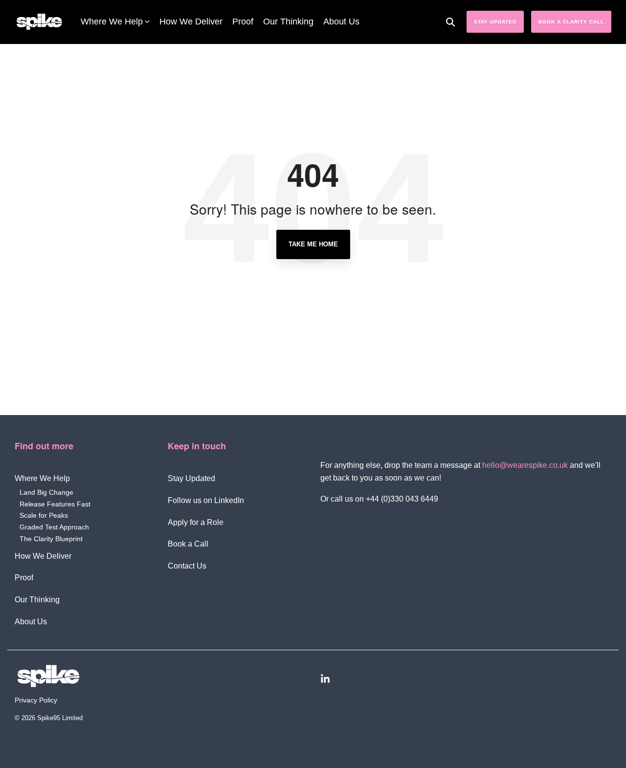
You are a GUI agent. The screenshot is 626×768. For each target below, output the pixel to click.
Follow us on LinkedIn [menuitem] (206, 500)
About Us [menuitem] (31, 621)
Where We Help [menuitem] (42, 478)
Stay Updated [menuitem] (191, 478)
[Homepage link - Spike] (160, 676)
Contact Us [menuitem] (187, 566)
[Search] (450, 22)
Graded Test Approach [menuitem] (54, 527)
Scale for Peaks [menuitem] (44, 515)
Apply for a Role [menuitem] (196, 522)
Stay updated (495, 21)
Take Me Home (313, 244)
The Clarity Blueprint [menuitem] (51, 539)
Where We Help (112, 21)
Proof (242, 21)
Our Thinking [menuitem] (37, 599)
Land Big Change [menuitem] (46, 492)
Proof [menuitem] (24, 577)
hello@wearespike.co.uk (525, 465)
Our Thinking (288, 21)
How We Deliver (191, 21)
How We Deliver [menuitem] (43, 556)
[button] (465, 677)
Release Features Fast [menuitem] (55, 504)
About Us (341, 21)
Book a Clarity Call (571, 21)
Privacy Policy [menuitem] (36, 700)
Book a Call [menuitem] (188, 544)
